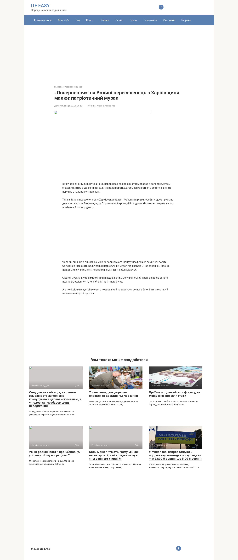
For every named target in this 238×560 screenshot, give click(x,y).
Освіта (119, 20)
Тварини (186, 20)
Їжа (77, 20)
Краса (89, 20)
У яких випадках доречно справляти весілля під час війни (113, 394)
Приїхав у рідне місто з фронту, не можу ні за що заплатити (174, 394)
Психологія (150, 20)
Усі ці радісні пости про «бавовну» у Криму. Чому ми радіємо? (55, 453)
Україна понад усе (105, 105)
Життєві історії (43, 20)
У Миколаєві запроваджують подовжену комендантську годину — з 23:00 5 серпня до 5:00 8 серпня (175, 455)
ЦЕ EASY (40, 5)
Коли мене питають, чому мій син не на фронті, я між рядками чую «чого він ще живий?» (114, 455)
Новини (104, 20)
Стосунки (169, 20)
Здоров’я (63, 20)
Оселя (133, 20)
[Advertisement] (119, 53)
